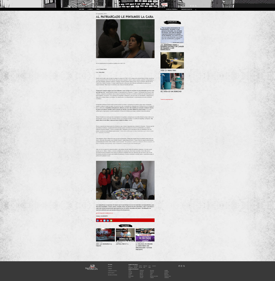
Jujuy (129, 277)
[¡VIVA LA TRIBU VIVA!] (172, 60)
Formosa (152, 277)
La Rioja (141, 277)
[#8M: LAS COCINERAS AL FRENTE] (105, 235)
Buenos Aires (130, 276)
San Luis (141, 273)
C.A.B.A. (129, 270)
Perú (144, 267)
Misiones (166, 273)
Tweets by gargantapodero (166, 99)
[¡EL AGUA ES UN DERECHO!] (172, 81)
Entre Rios (142, 270)
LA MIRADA (90, 9)
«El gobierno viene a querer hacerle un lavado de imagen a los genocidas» (172, 47)
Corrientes (166, 277)
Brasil (149, 267)
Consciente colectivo (186, 9)
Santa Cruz (166, 274)
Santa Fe (141, 274)
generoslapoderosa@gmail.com (104, 213)
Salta (151, 274)
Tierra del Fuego (167, 276)
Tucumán (130, 273)
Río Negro (152, 270)
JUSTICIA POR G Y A (122, 244)
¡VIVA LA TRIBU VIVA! (168, 70)
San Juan (141, 276)
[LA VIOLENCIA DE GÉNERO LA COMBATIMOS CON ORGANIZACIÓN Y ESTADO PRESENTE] (145, 235)
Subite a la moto (111, 272)
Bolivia (140, 267)
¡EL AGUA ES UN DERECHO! (171, 91)
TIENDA (98, 9)
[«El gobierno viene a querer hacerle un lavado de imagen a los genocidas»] (172, 35)
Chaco (151, 273)
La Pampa (166, 270)
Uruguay (135, 267)
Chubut (129, 274)
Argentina (130, 267)
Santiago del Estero (154, 276)
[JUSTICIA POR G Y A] (125, 235)
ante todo (81, 9)
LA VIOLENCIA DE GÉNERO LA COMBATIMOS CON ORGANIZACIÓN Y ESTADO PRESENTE (144, 246)
